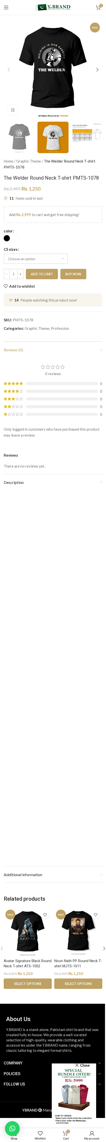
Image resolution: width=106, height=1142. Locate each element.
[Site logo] (53, 7)
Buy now (73, 274)
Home (8, 161)
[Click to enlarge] (12, 109)
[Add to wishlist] (45, 914)
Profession (60, 328)
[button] (9, 70)
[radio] (7, 238)
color (8, 231)
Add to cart (42, 274)
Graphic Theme (28, 161)
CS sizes (11, 249)
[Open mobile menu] (6, 7)
